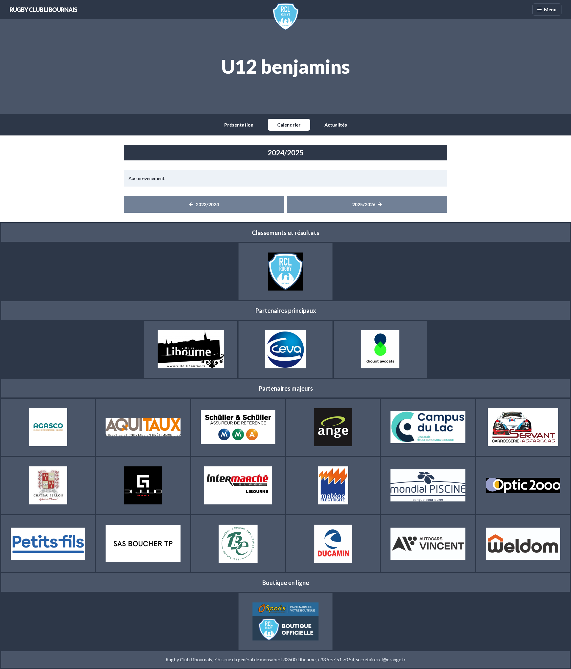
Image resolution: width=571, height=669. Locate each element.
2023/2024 (207, 204)
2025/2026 (363, 204)
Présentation (238, 124)
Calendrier (289, 124)
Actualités (335, 124)
